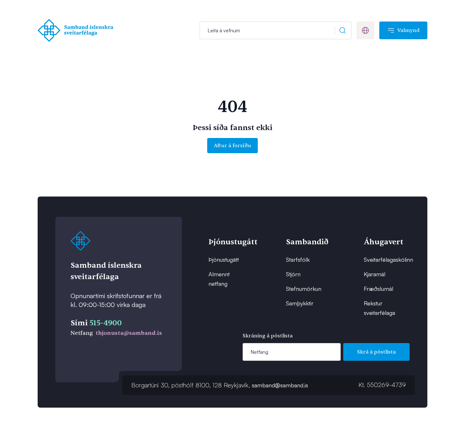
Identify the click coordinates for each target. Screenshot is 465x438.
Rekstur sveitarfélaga (379, 308)
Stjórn (293, 274)
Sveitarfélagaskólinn (383, 259)
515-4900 (106, 323)
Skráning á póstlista (268, 336)
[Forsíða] (77, 30)
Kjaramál (374, 274)
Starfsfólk (298, 259)
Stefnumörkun (303, 288)
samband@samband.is (280, 385)
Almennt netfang (219, 279)
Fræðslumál (378, 288)
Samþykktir (299, 303)
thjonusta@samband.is (129, 333)
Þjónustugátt (223, 259)
